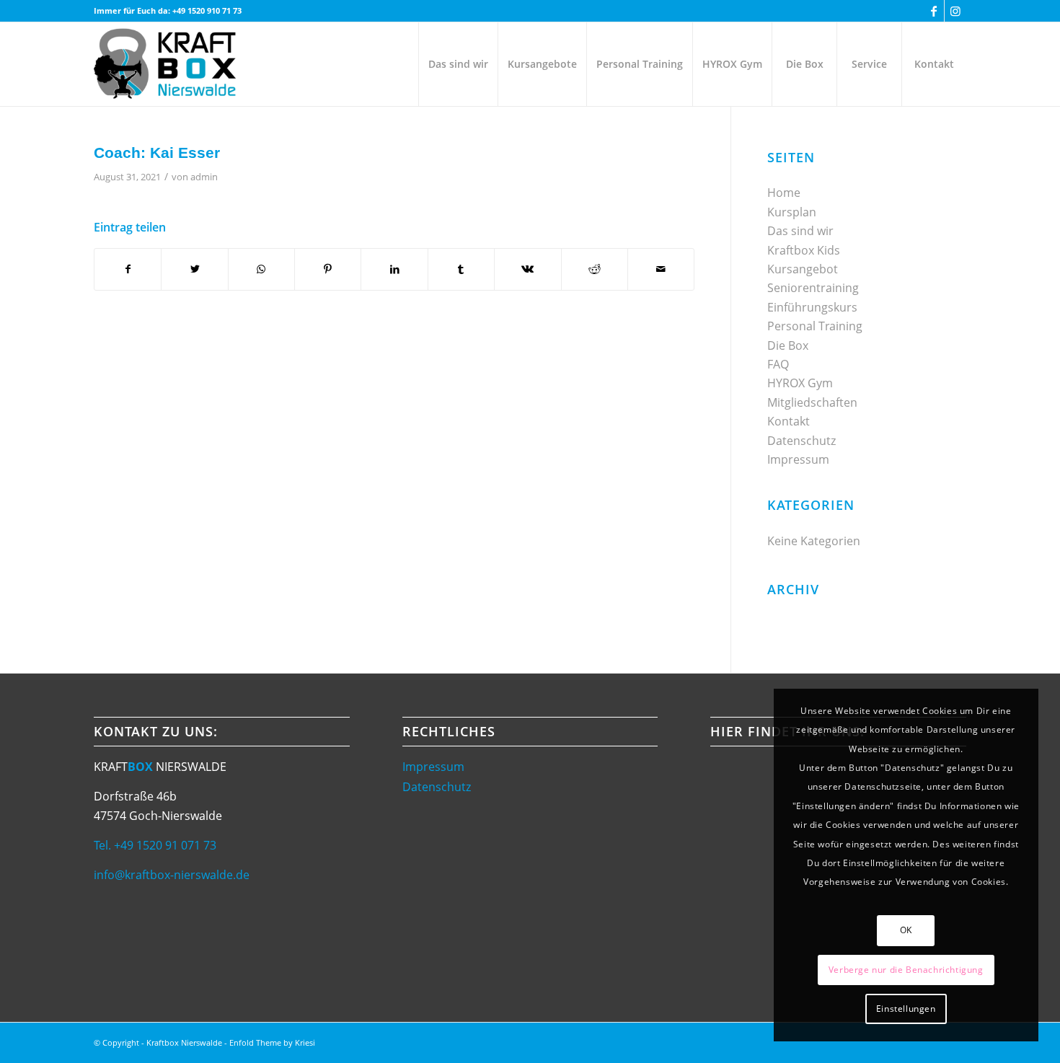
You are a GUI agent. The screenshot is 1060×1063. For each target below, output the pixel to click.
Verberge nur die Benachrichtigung (906, 969)
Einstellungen (906, 1008)
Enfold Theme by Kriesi (272, 1042)
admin (204, 176)
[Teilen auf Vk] (527, 269)
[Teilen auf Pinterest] (328, 269)
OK (906, 930)
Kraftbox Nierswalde (184, 1042)
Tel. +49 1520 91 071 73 (155, 845)
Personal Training (814, 326)
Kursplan (791, 212)
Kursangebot (802, 269)
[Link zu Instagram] (955, 11)
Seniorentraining (813, 288)
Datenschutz (801, 441)
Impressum (798, 459)
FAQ (778, 364)
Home (783, 192)
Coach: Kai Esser (157, 152)
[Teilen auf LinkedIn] (394, 269)
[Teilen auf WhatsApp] (261, 269)
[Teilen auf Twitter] (194, 269)
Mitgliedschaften (812, 402)
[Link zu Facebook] (933, 11)
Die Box (787, 345)
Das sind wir (800, 231)
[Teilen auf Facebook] (127, 269)
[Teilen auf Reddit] (594, 269)
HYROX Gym (800, 383)
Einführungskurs (812, 307)
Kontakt (788, 421)
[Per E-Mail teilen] (661, 269)
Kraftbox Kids (803, 250)
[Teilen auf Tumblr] (461, 269)
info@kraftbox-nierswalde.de (171, 875)
